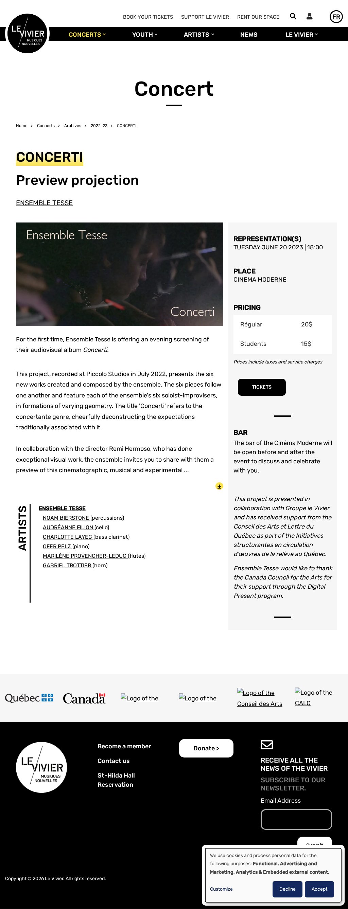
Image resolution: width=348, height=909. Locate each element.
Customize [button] (221, 889)
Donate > (206, 748)
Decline (287, 889)
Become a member (124, 746)
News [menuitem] (249, 34)
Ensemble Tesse (44, 203)
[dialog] (273, 875)
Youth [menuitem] (141, 37)
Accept (319, 889)
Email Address (281, 800)
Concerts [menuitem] (83, 37)
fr (336, 16)
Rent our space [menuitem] (258, 17)
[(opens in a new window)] (29, 698)
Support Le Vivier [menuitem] (205, 17)
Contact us (114, 761)
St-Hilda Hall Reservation (116, 780)
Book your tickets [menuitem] (148, 17)
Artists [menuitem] (194, 37)
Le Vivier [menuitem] (297, 37)
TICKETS (262, 387)
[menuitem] (311, 17)
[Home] (27, 33)
